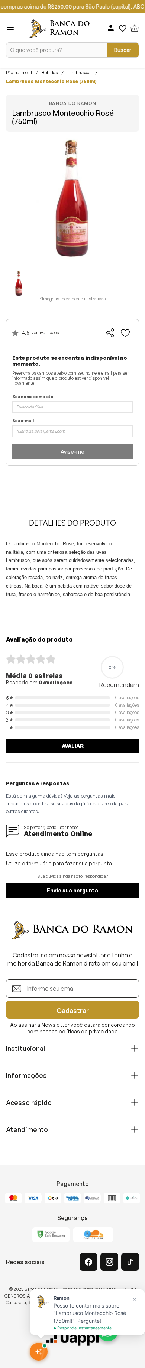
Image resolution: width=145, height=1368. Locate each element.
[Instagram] (109, 1262)
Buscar (122, 50)
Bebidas (50, 72)
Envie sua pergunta (72, 890)
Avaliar (73, 746)
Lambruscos (79, 72)
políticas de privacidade (88, 1031)
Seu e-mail (23, 420)
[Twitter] (130, 1262)
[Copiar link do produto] (110, 332)
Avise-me (72, 451)
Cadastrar (73, 1010)
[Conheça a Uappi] (72, 1338)
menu (10, 27)
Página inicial (19, 72)
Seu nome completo (33, 396)
